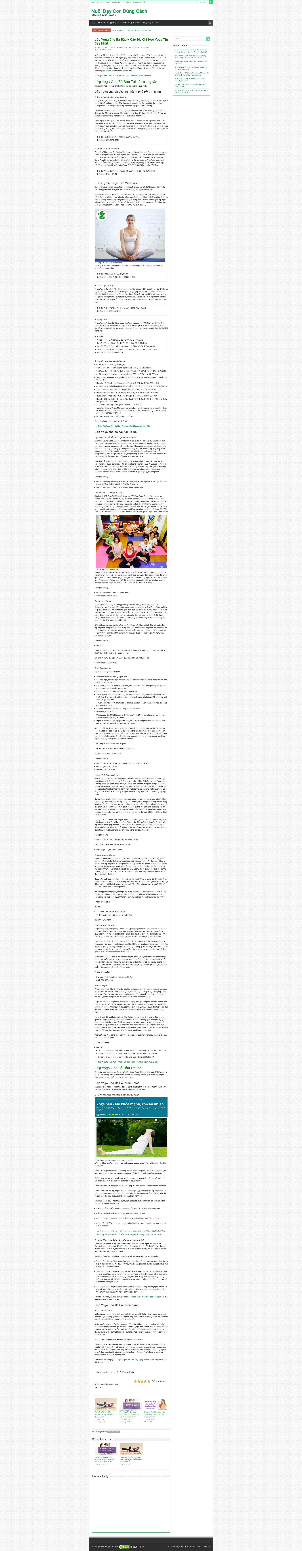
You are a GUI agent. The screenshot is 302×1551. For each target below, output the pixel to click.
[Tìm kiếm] (211, 2)
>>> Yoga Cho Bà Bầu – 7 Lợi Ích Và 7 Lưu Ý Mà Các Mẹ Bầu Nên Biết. (123, 76)
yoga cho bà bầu (108, 71)
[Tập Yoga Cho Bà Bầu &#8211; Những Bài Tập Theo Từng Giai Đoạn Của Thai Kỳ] (131, 1404)
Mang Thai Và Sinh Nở (113, 2)
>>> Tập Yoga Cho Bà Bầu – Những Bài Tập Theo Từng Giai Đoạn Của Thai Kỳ (126, 1062)
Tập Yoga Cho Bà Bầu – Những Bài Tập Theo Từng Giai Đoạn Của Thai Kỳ (129, 1414)
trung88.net (206, 1546)
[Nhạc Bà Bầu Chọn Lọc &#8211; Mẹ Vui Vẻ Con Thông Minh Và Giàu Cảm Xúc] (155, 1404)
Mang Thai (123, 47)
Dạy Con (99, 2)
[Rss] (197, 2)
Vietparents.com (194, 1546)
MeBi (99, 47)
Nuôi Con (127, 2)
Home (92, 2)
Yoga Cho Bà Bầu (113, 1432)
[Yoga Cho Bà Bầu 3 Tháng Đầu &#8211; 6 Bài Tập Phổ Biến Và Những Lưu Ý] (106, 1404)
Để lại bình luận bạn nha (140, 47)
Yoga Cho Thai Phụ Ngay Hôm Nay (136, 1360)
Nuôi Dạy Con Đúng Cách (119, 11)
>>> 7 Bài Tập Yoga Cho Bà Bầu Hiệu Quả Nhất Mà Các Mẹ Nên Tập (122, 426)
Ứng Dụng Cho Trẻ (139, 2)
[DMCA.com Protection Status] (130, 1547)
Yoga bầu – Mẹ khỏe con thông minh (148, 1297)
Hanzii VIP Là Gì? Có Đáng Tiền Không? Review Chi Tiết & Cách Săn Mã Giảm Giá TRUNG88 (142, 30)
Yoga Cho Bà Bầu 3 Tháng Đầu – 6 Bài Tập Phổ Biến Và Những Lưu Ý (105, 1414)
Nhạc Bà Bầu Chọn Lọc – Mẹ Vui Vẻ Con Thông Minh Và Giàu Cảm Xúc (154, 1414)
